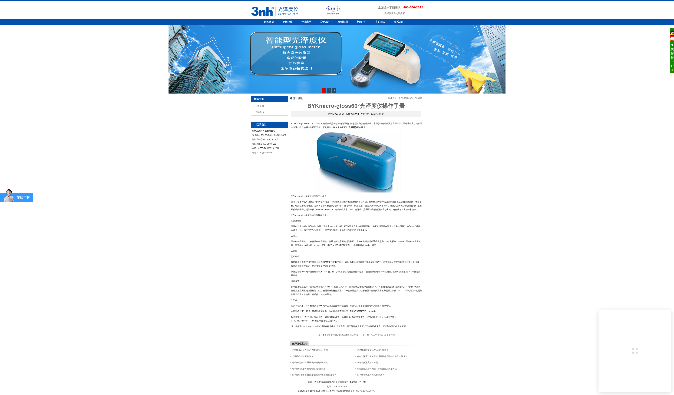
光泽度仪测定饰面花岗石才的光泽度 (309, 368)
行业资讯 (259, 112)
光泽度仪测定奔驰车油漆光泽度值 (342, 335)
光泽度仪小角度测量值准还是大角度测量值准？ (314, 375)
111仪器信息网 (333, 14)
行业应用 (306, 21)
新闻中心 (362, 21)
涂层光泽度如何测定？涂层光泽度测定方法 (377, 368)
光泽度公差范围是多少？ (303, 356)
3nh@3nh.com (265, 152)
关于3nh (324, 21)
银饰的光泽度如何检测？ (368, 362)
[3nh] (263, 16)
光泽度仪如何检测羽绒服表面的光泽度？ (311, 362)
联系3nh (399, 21)
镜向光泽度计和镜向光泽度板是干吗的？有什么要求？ (382, 356)
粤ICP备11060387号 (365, 391)
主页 (401, 98)
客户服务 (380, 21)
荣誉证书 (343, 21)
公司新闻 (259, 106)
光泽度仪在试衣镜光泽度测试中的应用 (310, 350)
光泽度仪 (288, 21)
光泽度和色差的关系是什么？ (370, 375)
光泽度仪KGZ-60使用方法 (383, 335)
